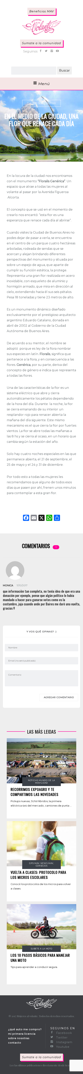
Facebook (63, 1033)
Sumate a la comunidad (41, 43)
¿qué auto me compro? (25, 1029)
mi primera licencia (22, 1033)
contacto (14, 1042)
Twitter (61, 1037)
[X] (41, 518)
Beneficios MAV (41, 11)
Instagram (63, 1042)
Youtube (62, 1047)
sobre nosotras (18, 1038)
